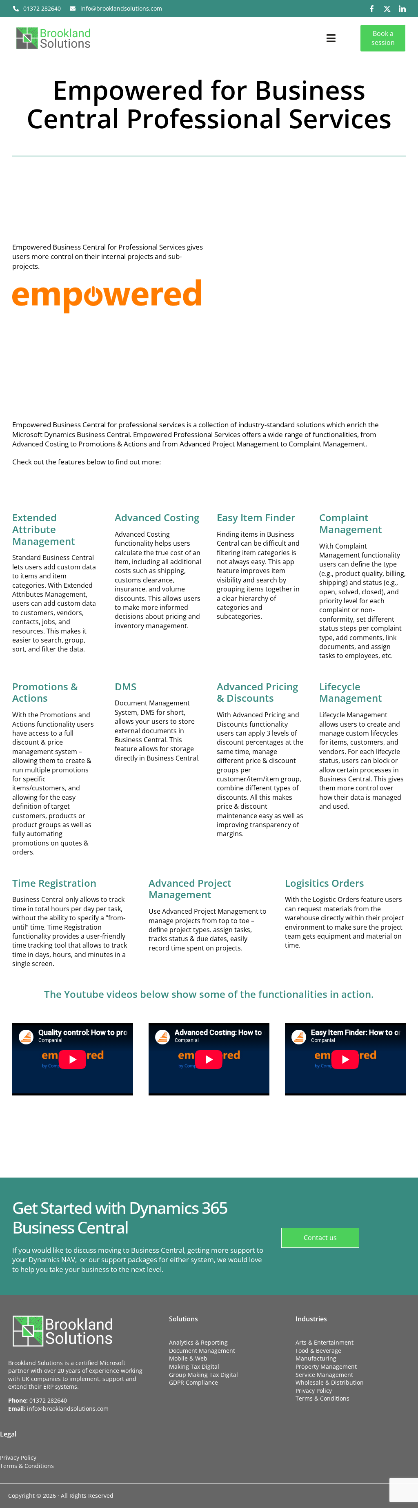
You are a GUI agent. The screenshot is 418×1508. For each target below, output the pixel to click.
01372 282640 (48, 1400)
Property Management (326, 1366)
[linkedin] (402, 8)
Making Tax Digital (194, 1366)
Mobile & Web (188, 1358)
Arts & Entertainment (325, 1342)
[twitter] (387, 8)
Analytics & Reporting (198, 1342)
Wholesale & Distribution (330, 1382)
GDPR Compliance (193, 1382)
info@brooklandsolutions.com (68, 1408)
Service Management (324, 1375)
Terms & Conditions (322, 1398)
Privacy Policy (314, 1390)
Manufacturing (316, 1358)
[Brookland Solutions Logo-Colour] (53, 26)
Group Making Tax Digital (203, 1375)
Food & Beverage (318, 1350)
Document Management (202, 1350)
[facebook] (372, 8)
